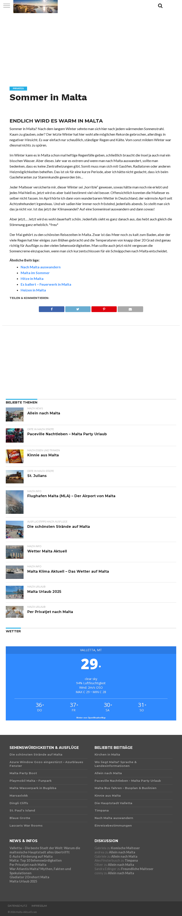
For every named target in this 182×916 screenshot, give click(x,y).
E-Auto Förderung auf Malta (31, 856)
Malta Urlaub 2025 (23, 881)
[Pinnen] (104, 308)
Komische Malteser (125, 848)
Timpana (131, 860)
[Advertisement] (91, 45)
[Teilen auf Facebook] (51, 308)
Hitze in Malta (32, 278)
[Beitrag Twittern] (78, 308)
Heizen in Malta (33, 290)
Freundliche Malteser (137, 869)
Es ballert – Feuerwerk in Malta (46, 284)
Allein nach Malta (122, 852)
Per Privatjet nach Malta (28, 865)
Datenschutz (17, 905)
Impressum (39, 905)
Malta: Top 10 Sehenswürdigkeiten (36, 860)
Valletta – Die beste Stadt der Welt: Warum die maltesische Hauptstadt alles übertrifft (45, 850)
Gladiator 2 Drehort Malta (29, 877)
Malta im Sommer (35, 273)
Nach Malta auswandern (41, 267)
